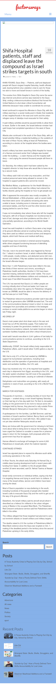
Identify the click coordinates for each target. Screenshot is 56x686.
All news (8, 604)
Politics (14, 77)
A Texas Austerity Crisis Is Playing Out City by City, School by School (33, 636)
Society (8, 616)
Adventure (9, 600)
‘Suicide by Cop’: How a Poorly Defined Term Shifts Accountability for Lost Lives (32, 664)
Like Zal (8, 569)
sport (7, 620)
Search (6, 542)
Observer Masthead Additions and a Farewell (23, 585)
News (7, 608)
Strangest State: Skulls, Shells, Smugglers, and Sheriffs (27, 573)
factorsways (28, 6)
